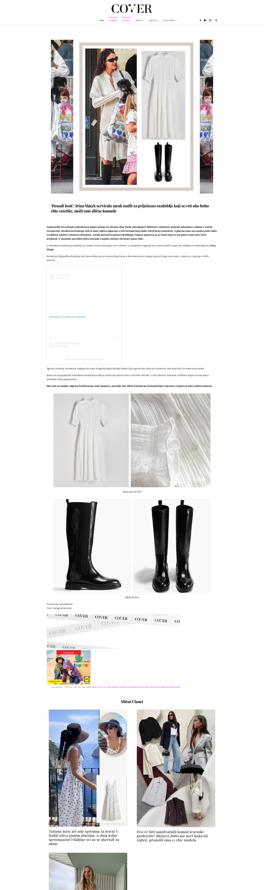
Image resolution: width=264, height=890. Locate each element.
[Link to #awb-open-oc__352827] (216, 20)
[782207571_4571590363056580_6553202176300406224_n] (88, 710)
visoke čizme (175, 687)
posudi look (155, 687)
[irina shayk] (132, 36)
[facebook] (200, 20)
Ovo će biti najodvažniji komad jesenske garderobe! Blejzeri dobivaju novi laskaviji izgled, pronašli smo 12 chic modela (172, 835)
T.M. (78, 687)
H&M (109, 687)
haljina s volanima (119, 687)
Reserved (165, 687)
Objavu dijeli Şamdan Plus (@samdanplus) (84, 359)
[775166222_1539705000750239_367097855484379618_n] (176, 710)
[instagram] (210, 20)
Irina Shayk (133, 687)
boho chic (102, 687)
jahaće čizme (143, 687)
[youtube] (205, 20)
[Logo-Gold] (132, 4)
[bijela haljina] (88, 853)
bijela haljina (91, 687)
